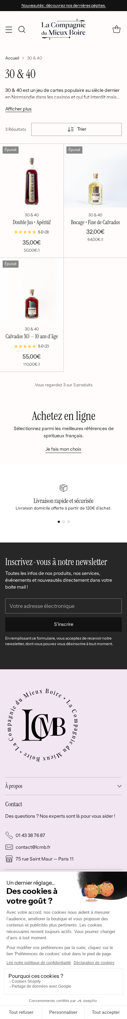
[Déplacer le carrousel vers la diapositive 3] (68, 522)
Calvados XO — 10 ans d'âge (32, 336)
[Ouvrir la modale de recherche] (21, 29)
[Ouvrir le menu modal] (8, 29)
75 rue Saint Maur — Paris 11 (45, 859)
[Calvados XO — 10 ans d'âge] (32, 290)
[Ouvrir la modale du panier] (116, 29)
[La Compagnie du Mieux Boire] (63, 29)
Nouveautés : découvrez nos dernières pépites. (63, 5)
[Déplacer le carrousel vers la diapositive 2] (64, 522)
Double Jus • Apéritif (32, 222)
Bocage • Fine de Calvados (95, 222)
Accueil (12, 58)
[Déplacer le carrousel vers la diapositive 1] (59, 522)
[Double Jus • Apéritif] (32, 176)
